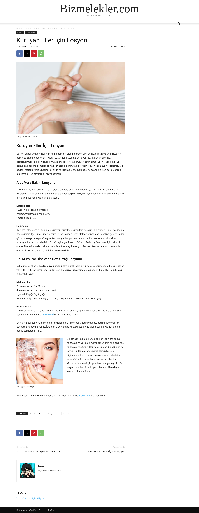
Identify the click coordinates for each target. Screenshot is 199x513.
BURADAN (84, 395)
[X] (27, 53)
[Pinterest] (34, 53)
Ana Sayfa (20, 28)
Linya (23, 46)
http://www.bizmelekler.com (49, 470)
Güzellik (31, 28)
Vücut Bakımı (43, 28)
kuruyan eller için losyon (49, 414)
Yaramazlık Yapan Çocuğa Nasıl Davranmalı (38, 451)
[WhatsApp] (41, 53)
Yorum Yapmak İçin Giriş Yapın (31, 498)
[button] (179, 24)
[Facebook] (19, 53)
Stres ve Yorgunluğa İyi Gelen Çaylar (106, 451)
